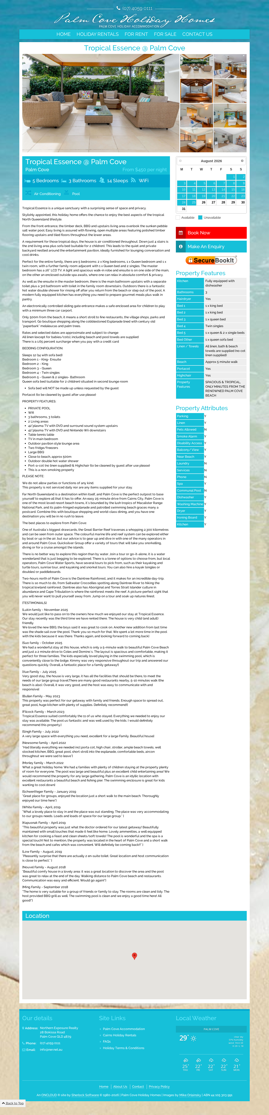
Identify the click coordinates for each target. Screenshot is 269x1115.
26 (203, 202)
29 (233, 202)
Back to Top (14, 1103)
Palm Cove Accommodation (124, 1029)
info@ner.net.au (51, 1049)
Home (64, 34)
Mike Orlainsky (190, 1095)
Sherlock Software (85, 1095)
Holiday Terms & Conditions (123, 1048)
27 (213, 202)
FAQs (107, 1041)
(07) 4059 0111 (136, 8)
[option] (100, 103)
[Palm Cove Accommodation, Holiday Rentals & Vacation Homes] (134, 20)
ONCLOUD (49, 1095)
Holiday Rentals (98, 34)
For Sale (165, 34)
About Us (120, 1086)
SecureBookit (211, 260)
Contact (138, 1086)
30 (243, 202)
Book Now (199, 233)
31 (184, 209)
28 (223, 202)
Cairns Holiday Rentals (119, 1035)
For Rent (136, 34)
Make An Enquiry (206, 246)
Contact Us (197, 34)
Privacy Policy (159, 1086)
